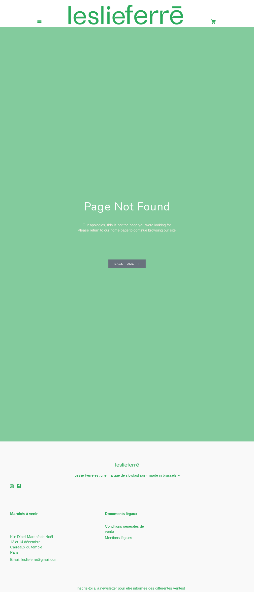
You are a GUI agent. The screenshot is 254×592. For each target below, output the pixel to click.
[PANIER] (213, 21)
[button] (39, 21)
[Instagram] (12, 486)
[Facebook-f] (19, 486)
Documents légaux (121, 514)
